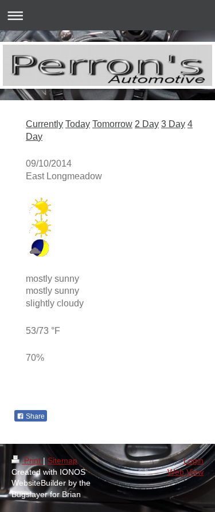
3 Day (173, 124)
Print (32, 460)
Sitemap (62, 460)
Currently (44, 124)
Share (34, 416)
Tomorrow (112, 124)
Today (77, 124)
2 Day (147, 124)
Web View (185, 471)
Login (193, 460)
